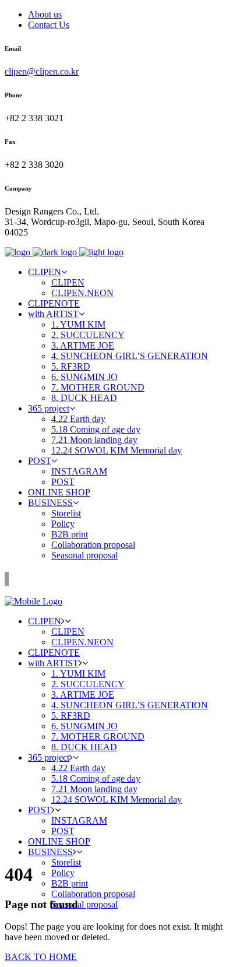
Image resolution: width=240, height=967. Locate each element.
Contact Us (48, 25)
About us (45, 14)
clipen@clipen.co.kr (42, 71)
